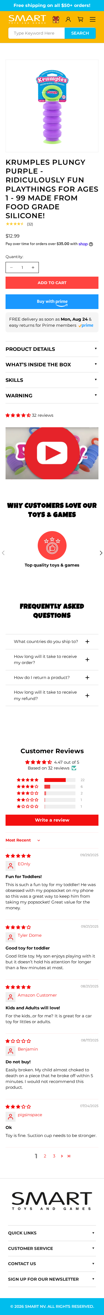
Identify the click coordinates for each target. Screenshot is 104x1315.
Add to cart (52, 283)
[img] (18, 855)
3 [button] (54, 1156)
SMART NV (35, 1306)
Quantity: (14, 256)
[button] (80, 19)
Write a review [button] (52, 820)
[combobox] (51, 33)
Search (80, 33)
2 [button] (45, 1156)
